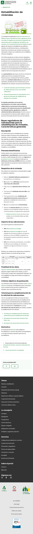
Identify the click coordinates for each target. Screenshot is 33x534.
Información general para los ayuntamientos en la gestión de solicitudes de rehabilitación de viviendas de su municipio (17, 96)
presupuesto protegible (14, 228)
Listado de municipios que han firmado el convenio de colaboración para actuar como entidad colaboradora (17, 89)
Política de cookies (16, 511)
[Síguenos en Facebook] (6, 478)
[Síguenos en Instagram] (11, 478)
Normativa (13, 329)
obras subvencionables (9, 269)
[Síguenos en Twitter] (2, 478)
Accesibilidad (16, 501)
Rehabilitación (6, 7)
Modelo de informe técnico (13, 214)
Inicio (12, 2)
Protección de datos (16, 514)
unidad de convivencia (8, 159)
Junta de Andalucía (2, 2)
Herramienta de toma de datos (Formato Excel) (16, 323)
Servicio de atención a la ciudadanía (14, 350)
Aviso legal (16, 504)
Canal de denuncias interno (16, 507)
